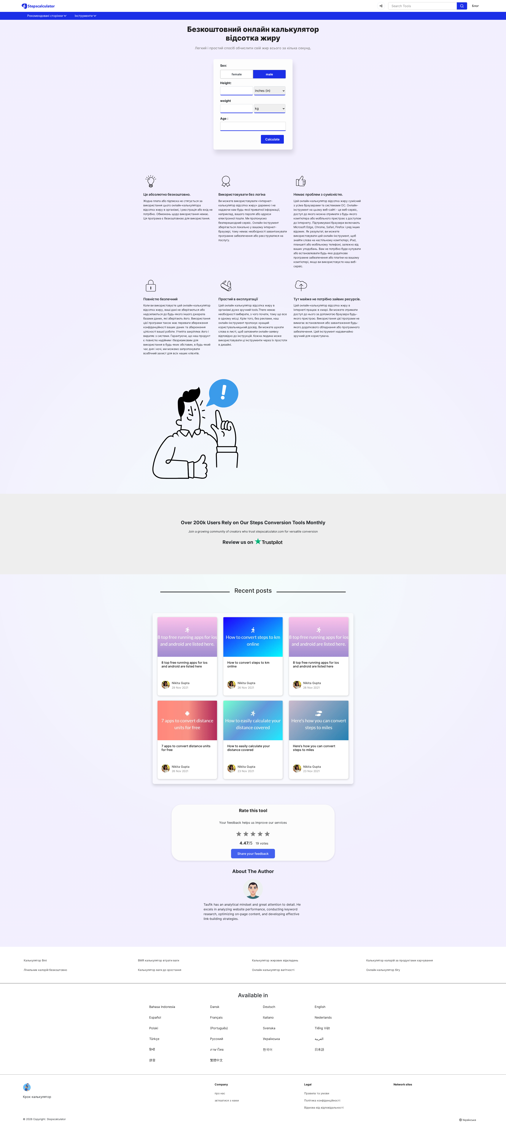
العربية (319, 1039)
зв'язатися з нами (227, 1100)
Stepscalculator (56, 1119)
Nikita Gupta (181, 683)
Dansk (214, 1007)
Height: (225, 83)
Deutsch (269, 1007)
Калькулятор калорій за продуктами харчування (399, 960)
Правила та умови (316, 1093)
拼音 (152, 1060)
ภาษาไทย (217, 1049)
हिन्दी (152, 1049)
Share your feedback (253, 854)
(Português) (219, 1028)
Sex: (223, 65)
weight (225, 101)
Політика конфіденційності (322, 1100)
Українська (271, 1039)
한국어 (267, 1049)
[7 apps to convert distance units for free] (187, 720)
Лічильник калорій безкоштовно (45, 970)
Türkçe (154, 1039)
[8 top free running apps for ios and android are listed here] (187, 637)
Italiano (268, 1017)
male (269, 74)
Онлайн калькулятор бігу (383, 970)
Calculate (272, 139)
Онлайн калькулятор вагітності (273, 970)
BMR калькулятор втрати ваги (158, 960)
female (237, 74)
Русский (216, 1039)
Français (216, 1017)
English (320, 1007)
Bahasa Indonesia (162, 1007)
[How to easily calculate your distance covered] (253, 720)
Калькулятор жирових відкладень (275, 960)
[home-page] (38, 6)
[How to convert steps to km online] (253, 637)
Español (155, 1017)
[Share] (381, 6)
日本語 (319, 1049)
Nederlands (323, 1017)
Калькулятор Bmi (35, 960)
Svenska (269, 1028)
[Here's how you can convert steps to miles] (318, 720)
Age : (224, 118)
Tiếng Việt (322, 1028)
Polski (153, 1028)
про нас (220, 1093)
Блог (475, 6)
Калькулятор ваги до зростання (159, 970)
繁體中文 (216, 1060)
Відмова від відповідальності (324, 1107)
